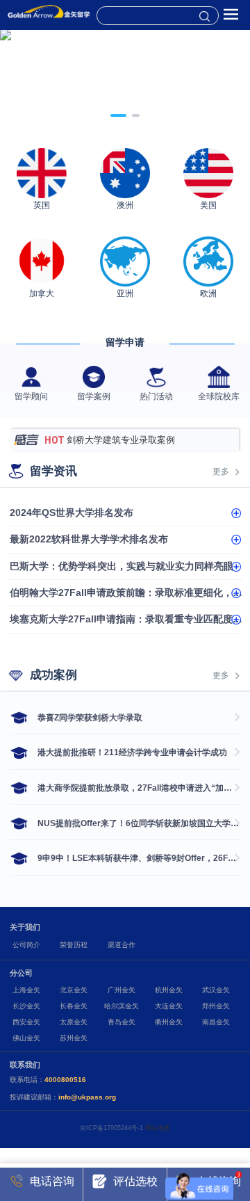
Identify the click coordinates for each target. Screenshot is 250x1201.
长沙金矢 (26, 1006)
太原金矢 (74, 1022)
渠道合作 (121, 945)
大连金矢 (169, 1006)
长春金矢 (74, 1006)
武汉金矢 (216, 990)
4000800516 (65, 1079)
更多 (220, 471)
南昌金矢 (216, 1022)
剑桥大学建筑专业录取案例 (121, 440)
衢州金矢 (169, 1022)
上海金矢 (26, 990)
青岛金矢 (121, 1022)
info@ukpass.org (87, 1097)
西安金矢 (26, 1022)
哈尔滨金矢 (121, 1006)
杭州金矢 (169, 990)
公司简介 (26, 945)
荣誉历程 (74, 945)
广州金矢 (121, 990)
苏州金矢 (74, 1038)
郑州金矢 (216, 1006)
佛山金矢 (26, 1038)
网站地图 (157, 1128)
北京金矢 (74, 990)
